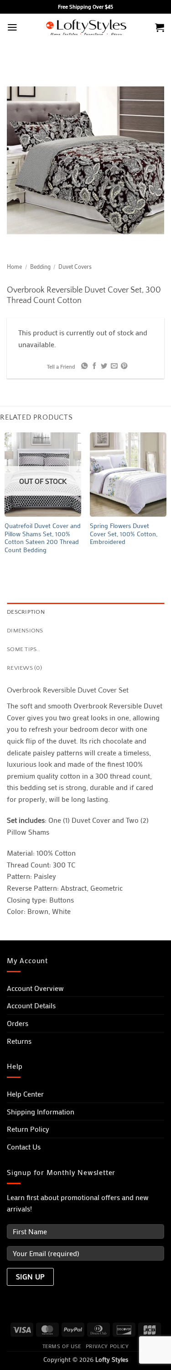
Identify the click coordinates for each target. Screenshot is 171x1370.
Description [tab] (26, 612)
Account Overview (35, 988)
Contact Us (24, 1146)
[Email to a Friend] (114, 366)
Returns (19, 1041)
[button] (12, 27)
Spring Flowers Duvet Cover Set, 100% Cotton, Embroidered (123, 534)
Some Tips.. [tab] (23, 649)
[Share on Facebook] (94, 366)
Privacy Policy (107, 1345)
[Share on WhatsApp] (84, 366)
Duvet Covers (75, 266)
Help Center (25, 1093)
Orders (17, 1023)
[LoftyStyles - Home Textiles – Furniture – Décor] (86, 28)
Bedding (40, 266)
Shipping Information (40, 1111)
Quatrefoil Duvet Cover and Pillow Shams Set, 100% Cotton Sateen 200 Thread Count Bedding (43, 538)
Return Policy (28, 1129)
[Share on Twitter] (104, 366)
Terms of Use (61, 1345)
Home (14, 266)
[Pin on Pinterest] (123, 366)
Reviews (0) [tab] (24, 668)
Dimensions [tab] (25, 630)
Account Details (31, 1005)
